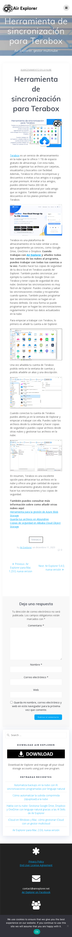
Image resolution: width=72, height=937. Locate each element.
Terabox (14, 155)
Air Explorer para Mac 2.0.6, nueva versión (36, 830)
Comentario (36, 625)
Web (36, 689)
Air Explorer (34, 255)
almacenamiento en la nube (36, 69)
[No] (67, 926)
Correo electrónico (36, 677)
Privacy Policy (36, 861)
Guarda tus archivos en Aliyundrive (29, 519)
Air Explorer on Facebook (36, 892)
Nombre (36, 664)
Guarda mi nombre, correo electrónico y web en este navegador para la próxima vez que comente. (37, 706)
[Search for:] (36, 735)
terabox (36, 539)
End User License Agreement (36, 865)
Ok (36, 931)
